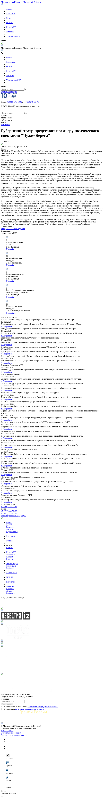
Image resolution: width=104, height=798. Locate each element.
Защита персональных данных (14, 735)
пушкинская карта (9, 92)
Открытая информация (11, 733)
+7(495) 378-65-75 (31, 102)
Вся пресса (5, 125)
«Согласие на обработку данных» (29, 709)
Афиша (9, 9)
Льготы (9, 548)
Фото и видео (12, 563)
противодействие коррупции (13, 516)
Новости (10, 589)
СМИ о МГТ (11, 573)
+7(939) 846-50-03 (14, 102)
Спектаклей (11, 566)
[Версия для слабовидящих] (2, 796)
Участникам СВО (13, 36)
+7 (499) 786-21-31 (9, 506)
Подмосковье (12, 532)
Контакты (10, 582)
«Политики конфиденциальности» (43, 707)
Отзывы (9, 541)
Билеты (9, 23)
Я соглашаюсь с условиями (31, 707)
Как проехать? (7, 730)
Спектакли (10, 13)
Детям (8, 18)
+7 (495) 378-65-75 (9, 513)
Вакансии (10, 593)
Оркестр (9, 529)
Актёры (9, 557)
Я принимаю (24, 709)
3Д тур (9, 591)
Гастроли (10, 527)
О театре (10, 32)
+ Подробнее (6, 326)
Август (9, 525)
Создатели (10, 554)
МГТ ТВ (9, 577)
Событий (10, 568)
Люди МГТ (11, 27)
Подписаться (7, 704)
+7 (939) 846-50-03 (9, 511)
